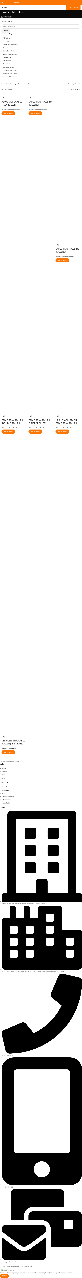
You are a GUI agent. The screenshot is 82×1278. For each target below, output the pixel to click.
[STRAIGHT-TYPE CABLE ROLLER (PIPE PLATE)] (14, 510)
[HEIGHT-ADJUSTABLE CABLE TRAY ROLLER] (68, 339)
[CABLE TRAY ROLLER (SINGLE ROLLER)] (41, 339)
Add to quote (8, 113)
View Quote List (73, 7)
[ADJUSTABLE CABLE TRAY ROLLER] (11, 94)
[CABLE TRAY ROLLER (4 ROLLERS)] (37, 94)
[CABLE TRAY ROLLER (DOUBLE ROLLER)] (14, 339)
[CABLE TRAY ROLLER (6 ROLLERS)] (68, 167)
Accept (4, 1276)
